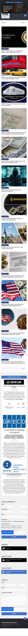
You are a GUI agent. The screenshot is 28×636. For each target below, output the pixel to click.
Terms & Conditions (17, 624)
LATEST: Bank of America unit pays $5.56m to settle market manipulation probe (13, 78)
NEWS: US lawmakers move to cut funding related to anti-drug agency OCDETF (12, 51)
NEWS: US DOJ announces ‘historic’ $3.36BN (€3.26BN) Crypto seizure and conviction (12, 276)
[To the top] (25, 618)
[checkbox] (13, 522)
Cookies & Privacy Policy (6, 624)
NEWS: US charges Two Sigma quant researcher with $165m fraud (13, 104)
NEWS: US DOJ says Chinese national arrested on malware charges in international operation (13, 133)
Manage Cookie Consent (7, 625)
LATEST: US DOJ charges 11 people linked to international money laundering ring (12, 305)
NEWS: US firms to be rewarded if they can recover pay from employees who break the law (13, 362)
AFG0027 (23, 407)
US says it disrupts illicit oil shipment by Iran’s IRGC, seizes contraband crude (13, 162)
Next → (24, 368)
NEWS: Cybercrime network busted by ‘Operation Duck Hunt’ (11, 190)
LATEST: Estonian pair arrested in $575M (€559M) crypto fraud (12, 247)
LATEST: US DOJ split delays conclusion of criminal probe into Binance (12, 219)
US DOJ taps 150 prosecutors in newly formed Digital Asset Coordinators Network (13, 333)
